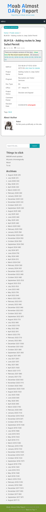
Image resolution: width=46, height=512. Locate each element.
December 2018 (14, 452)
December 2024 (14, 235)
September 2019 (14, 425)
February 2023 (13, 301)
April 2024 (11, 259)
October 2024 (13, 241)
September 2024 (14, 244)
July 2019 (11, 431)
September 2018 (14, 461)
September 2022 (14, 316)
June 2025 (12, 217)
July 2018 (11, 467)
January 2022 (13, 340)
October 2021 (13, 350)
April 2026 (11, 187)
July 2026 (11, 178)
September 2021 (14, 353)
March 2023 (12, 298)
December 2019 (14, 416)
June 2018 (12, 470)
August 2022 (12, 319)
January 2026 (13, 196)
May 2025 (11, 220)
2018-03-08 (18, 57)
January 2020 (13, 413)
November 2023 (14, 274)
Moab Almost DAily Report (15, 507)
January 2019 (13, 449)
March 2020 (12, 407)
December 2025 (14, 199)
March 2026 (12, 190)
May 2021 (11, 365)
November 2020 (14, 383)
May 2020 (11, 401)
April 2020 (11, 404)
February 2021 (13, 374)
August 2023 (12, 283)
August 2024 (12, 247)
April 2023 (11, 295)
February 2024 (13, 265)
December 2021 (14, 343)
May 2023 (11, 292)
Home (6, 33)
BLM (10, 112)
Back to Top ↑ (31, 510)
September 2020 (14, 389)
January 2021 (13, 377)
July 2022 (11, 322)
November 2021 (14, 347)
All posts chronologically (15, 159)
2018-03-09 (28, 57)
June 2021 (12, 362)
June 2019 (12, 434)
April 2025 (11, 223)
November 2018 (14, 455)
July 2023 (11, 286)
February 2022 (13, 337)
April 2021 (11, 368)
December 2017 (14, 488)
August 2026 (12, 175)
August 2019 (12, 428)
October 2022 (13, 313)
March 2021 (12, 371)
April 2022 (11, 331)
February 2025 (13, 229)
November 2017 (14, 491)
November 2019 (14, 419)
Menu (3, 21)
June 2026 (12, 181)
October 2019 (13, 422)
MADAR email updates (14, 156)
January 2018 (13, 485)
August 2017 (12, 500)
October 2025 (13, 205)
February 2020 (13, 410)
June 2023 (12, 289)
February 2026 (13, 193)
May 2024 (11, 256)
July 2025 (11, 214)
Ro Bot (11, 48)
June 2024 (12, 253)
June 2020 (12, 398)
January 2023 (13, 304)
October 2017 (13, 494)
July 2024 (11, 250)
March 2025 (12, 226)
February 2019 (13, 446)
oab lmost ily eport (23, 8)
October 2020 (13, 386)
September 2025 (14, 208)
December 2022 (14, 307)
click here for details (32, 68)
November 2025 (14, 202)
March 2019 (12, 443)
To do (8, 165)
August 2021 (12, 356)
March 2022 (12, 334)
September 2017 (14, 497)
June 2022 (12, 325)
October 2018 (13, 458)
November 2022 (14, 310)
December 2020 (14, 380)
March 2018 (12, 479)
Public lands (14, 33)
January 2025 (13, 232)
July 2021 (11, 359)
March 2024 (12, 262)
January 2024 (13, 268)
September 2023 (14, 280)
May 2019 (11, 437)
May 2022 (11, 328)
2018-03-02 (9, 57)
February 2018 (13, 482)
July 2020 (11, 395)
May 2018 (11, 473)
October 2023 (13, 277)
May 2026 (11, 184)
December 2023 (14, 271)
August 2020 (12, 392)
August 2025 (12, 211)
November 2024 (14, 238)
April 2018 (11, 476)
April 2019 (11, 440)
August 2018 (12, 464)
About (8, 162)
